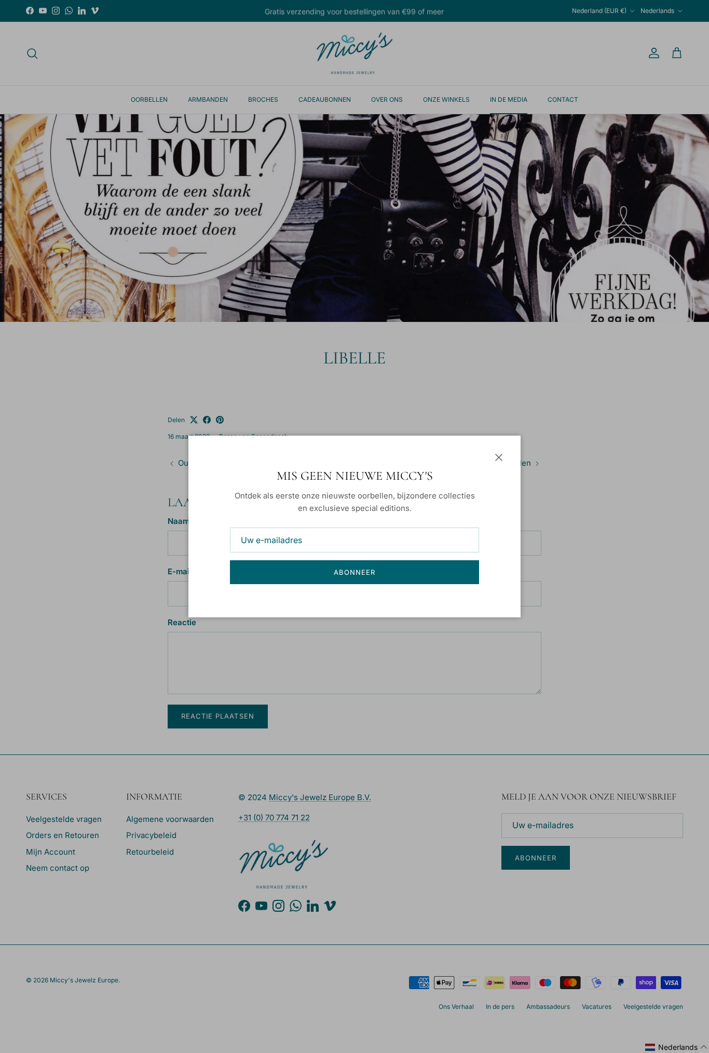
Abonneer (354, 572)
